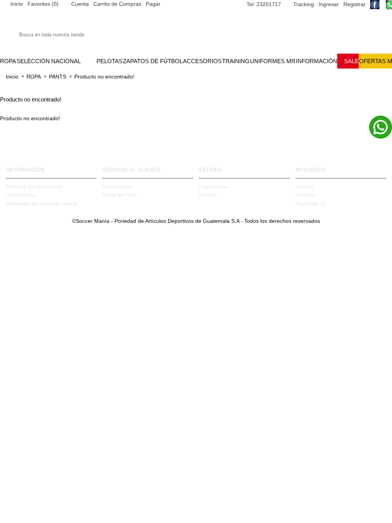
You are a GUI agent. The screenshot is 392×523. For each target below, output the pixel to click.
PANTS (57, 77)
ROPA (33, 77)
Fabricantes (213, 186)
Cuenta (304, 186)
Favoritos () (311, 203)
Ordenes (306, 195)
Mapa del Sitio (119, 195)
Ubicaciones (20, 195)
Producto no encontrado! (104, 77)
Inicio (12, 77)
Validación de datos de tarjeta (41, 203)
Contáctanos (117, 186)
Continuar (375, 142)
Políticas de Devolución (34, 186)
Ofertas (208, 195)
